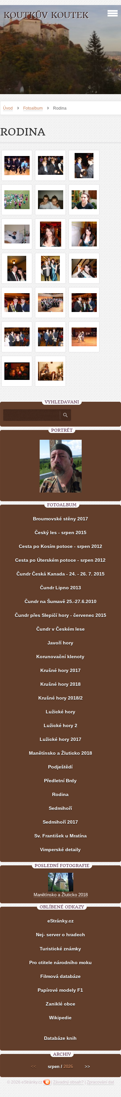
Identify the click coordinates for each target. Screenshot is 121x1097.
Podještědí (60, 767)
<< (33, 1066)
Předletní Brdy (60, 780)
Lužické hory (60, 711)
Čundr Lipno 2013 (60, 587)
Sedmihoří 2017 (60, 822)
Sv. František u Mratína (60, 835)
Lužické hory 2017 (60, 739)
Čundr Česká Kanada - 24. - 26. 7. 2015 (60, 574)
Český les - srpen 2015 (60, 532)
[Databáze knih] (60, 1028)
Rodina (60, 794)
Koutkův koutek (45, 15)
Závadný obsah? (68, 1082)
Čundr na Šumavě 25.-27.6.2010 (60, 601)
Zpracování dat (100, 1082)
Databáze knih (60, 1038)
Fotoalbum (33, 108)
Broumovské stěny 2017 (60, 518)
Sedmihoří (60, 808)
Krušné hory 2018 (60, 684)
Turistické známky (60, 948)
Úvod (8, 108)
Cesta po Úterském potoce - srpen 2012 (60, 560)
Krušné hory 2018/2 (60, 698)
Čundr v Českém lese (60, 629)
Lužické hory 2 (60, 725)
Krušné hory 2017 (60, 670)
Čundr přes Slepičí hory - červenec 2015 (60, 615)
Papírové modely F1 (60, 990)
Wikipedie (60, 1017)
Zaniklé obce (60, 1004)
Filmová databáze (60, 976)
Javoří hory (60, 642)
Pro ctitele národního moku (60, 962)
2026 (68, 1066)
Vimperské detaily (60, 849)
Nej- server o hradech (60, 934)
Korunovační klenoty (60, 656)
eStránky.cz (60, 921)
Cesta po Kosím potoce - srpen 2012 (60, 546)
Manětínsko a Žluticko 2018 (60, 753)
